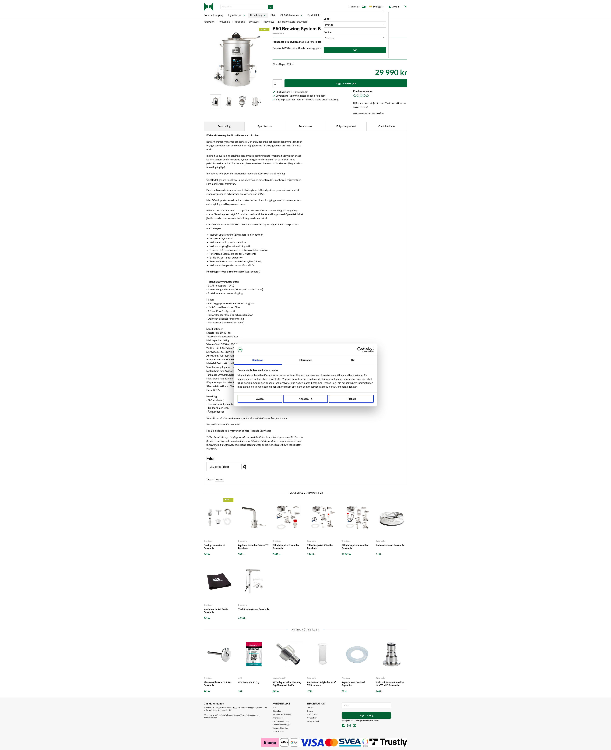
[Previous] (212, 101)
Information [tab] (305, 360)
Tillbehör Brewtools (260, 430)
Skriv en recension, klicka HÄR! (368, 113)
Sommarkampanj (213, 15)
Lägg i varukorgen (346, 83)
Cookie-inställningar (281, 724)
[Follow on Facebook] (343, 726)
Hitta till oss (312, 714)
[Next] (260, 101)
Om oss (310, 707)
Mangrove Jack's (279, 678)
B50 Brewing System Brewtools (292, 22)
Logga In (395, 6)
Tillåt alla (351, 398)
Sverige (375, 7)
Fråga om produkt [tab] (346, 126)
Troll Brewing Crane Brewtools (253, 609)
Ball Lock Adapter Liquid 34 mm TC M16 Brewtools (390, 683)
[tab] (215, 102)
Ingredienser (235, 15)
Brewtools (268, 22)
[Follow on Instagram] (349, 726)
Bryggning (240, 22)
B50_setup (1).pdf (219, 466)
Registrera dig (366, 715)
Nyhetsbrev (312, 718)
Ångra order (278, 718)
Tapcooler (346, 678)
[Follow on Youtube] (354, 726)
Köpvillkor (277, 711)
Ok (355, 50)
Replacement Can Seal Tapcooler (353, 683)
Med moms (353, 6)
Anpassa (304, 398)
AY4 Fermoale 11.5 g (248, 682)
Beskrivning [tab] (224, 126)
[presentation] (215, 101)
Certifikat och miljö (281, 721)
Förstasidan (209, 22)
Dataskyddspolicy (280, 728)
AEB (240, 678)
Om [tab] (353, 360)
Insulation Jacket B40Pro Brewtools (216, 610)
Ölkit (273, 15)
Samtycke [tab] (257, 360)
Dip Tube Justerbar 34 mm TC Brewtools (253, 546)
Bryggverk (254, 22)
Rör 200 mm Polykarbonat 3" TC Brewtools (321, 683)
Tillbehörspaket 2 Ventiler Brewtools (286, 546)
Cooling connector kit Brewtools (214, 546)
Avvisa (259, 398)
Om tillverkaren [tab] (387, 126)
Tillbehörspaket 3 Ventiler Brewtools (320, 546)
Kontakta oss (278, 731)
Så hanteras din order (282, 714)
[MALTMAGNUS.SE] (208, 6)
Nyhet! (219, 479)
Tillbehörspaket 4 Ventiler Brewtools (355, 546)
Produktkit (313, 15)
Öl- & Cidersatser (289, 15)
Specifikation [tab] (265, 126)
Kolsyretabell (313, 721)
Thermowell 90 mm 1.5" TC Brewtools (217, 683)
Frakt (275, 707)
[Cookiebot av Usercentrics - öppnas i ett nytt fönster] (360, 349)
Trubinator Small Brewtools (390, 545)
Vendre (376, 721)
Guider (310, 711)
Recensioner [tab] (305, 126)
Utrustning (256, 15)
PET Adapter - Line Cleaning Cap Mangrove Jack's (287, 683)
